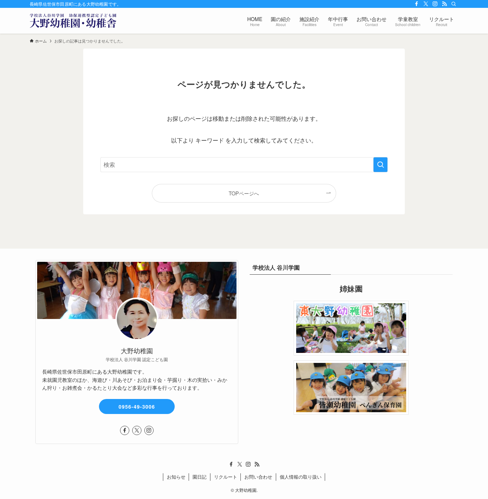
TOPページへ (244, 193)
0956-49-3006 (137, 406)
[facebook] (416, 4)
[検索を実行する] (380, 164)
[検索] (453, 4)
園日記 (199, 476)
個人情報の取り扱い (301, 476)
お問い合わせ (258, 476)
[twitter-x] (425, 4)
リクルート (225, 476)
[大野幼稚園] (73, 21)
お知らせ (176, 476)
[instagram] (435, 4)
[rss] (444, 4)
